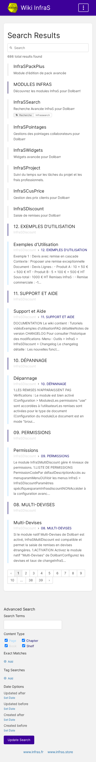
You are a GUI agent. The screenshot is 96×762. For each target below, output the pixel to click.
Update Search (19, 740)
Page (13, 641)
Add (10, 661)
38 (31, 580)
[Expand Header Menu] (83, 8)
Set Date (9, 697)
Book (13, 646)
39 (41, 580)
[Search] (11, 48)
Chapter (32, 641)
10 (12, 580)
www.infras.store (60, 752)
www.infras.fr (33, 752)
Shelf (30, 646)
